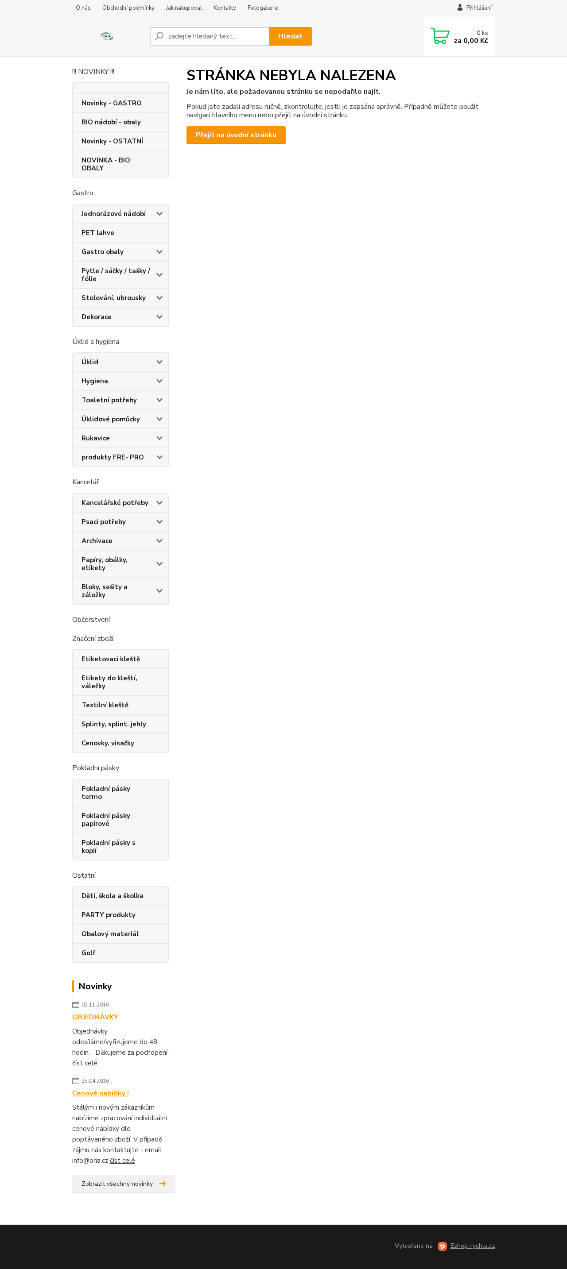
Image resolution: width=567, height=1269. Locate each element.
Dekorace (97, 316)
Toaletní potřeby (109, 400)
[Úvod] (107, 36)
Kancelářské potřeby (115, 502)
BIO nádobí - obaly (111, 122)
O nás (83, 8)
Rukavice (96, 438)
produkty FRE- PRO (113, 457)
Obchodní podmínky (128, 8)
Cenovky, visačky (108, 743)
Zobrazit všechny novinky (117, 1184)
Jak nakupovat (184, 8)
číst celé (84, 1063)
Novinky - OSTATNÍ (112, 141)
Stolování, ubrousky (114, 297)
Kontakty (225, 8)
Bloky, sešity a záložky (105, 590)
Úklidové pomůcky (111, 419)
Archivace (97, 540)
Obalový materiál (110, 934)
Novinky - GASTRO (112, 103)
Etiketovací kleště (111, 659)
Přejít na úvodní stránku (236, 135)
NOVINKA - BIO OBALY (106, 164)
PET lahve (98, 232)
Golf (89, 953)
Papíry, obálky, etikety (105, 563)
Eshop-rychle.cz (472, 1246)
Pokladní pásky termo (106, 792)
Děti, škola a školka (113, 895)
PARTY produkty (109, 914)
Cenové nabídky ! (100, 1093)
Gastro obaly (103, 251)
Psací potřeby (104, 521)
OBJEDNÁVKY (95, 1017)
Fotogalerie (263, 8)
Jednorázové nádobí (114, 213)
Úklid (90, 362)
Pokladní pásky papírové (106, 819)
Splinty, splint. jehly (114, 724)
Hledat (290, 36)
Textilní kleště (105, 705)
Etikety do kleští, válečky (109, 682)
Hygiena (95, 381)
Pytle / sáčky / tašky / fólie (116, 274)
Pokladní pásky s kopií (109, 846)
